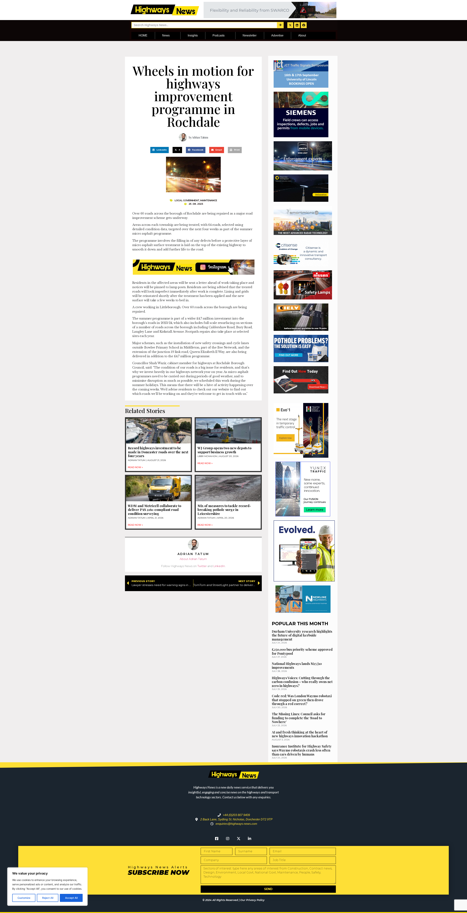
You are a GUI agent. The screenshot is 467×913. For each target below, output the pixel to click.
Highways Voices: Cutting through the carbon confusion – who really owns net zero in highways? (302, 682)
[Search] (280, 25)
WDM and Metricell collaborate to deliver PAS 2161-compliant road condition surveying (154, 510)
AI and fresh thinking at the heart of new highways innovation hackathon (300, 734)
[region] (47, 886)
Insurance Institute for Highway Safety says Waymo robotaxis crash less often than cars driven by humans (302, 750)
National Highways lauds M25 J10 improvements (297, 665)
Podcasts (219, 35)
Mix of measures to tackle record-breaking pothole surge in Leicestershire (224, 510)
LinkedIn (219, 566)
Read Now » (135, 467)
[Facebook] (304, 25)
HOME (143, 35)
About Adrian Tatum (193, 559)
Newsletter (249, 35)
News (166, 35)
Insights (193, 35)
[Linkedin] (297, 25)
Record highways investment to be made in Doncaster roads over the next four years (158, 452)
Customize (24, 897)
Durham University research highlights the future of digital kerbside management (302, 635)
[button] (159, 150)
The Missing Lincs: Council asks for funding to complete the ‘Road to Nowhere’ (298, 718)
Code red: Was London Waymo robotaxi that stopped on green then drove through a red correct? (302, 700)
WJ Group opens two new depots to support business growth (224, 450)
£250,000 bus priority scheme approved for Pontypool (302, 651)
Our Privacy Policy (252, 900)
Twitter (202, 566)
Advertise (277, 35)
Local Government (187, 200)
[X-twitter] (290, 25)
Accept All (71, 897)
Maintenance (208, 200)
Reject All (47, 897)
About (302, 35)
